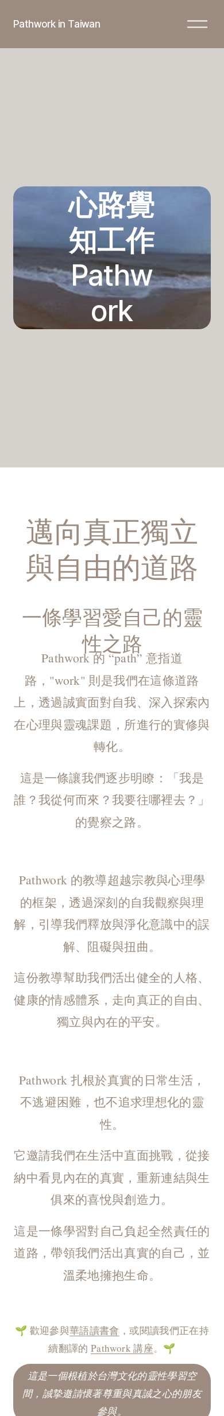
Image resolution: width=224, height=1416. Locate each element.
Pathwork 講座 (122, 1348)
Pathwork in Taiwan (57, 24)
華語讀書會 (94, 1330)
